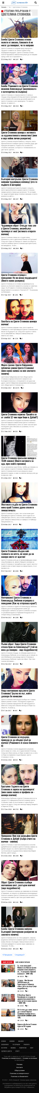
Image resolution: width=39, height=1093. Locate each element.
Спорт (17, 1051)
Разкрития (22, 1048)
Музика (13, 1048)
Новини (11, 1041)
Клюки (3, 1041)
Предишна (8, 955)
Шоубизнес (5, 1044)
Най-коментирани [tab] (22, 962)
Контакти (19, 1067)
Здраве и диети (6, 1051)
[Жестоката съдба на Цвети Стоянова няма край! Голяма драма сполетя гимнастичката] (19, 502)
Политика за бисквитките (19, 1076)
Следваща (19, 955)
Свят (31, 1048)
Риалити (26, 1044)
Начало (3, 7)
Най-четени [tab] (7, 962)
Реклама (19, 1064)
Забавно (21, 1041)
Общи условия (20, 1070)
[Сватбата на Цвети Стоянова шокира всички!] (19, 319)
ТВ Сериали (16, 1044)
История (4, 1048)
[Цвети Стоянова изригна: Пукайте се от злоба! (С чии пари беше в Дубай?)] (19, 412)
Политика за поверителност (12, 1058)
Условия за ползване (30, 1058)
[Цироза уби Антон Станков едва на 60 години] (8, 1030)
